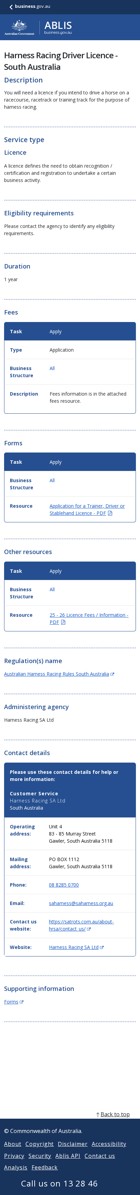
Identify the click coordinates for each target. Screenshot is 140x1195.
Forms (13, 1001)
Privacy (14, 1156)
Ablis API (68, 1156)
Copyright (39, 1144)
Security (40, 1156)
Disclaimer (73, 1144)
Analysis (16, 1167)
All (52, 368)
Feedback (45, 1167)
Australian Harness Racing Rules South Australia (59, 674)
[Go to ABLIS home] (38, 27)
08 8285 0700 (64, 885)
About (12, 1144)
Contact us (100, 1156)
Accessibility (109, 1144)
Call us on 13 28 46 (59, 1183)
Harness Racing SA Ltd (76, 947)
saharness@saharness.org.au (81, 903)
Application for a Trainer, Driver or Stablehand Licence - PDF (87, 509)
